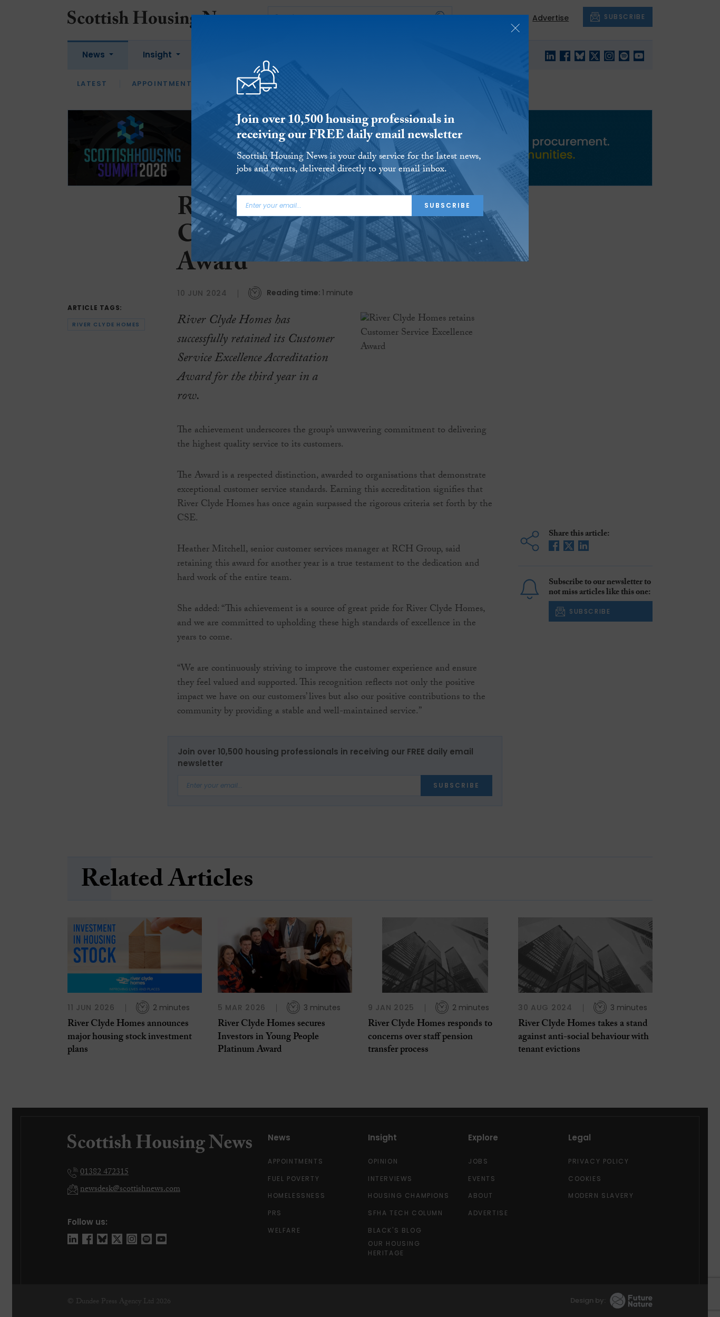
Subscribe (447, 205)
